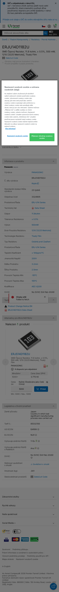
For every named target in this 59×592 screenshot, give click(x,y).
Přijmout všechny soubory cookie (42, 137)
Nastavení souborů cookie (17, 136)
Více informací (10, 128)
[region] (30, 112)
